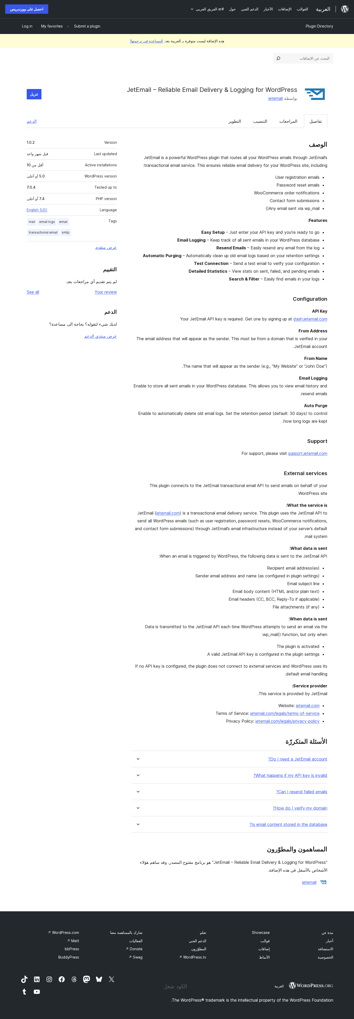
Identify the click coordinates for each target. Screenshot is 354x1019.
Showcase (261, 932)
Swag (136, 957)
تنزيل (34, 94)
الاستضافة (325, 949)
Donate (134, 949)
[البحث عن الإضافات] (278, 58)
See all (33, 292)
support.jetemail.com (307, 453)
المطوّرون (198, 949)
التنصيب (260, 121)
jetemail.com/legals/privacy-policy (288, 721)
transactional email (43, 232)
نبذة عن (327, 932)
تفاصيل (315, 121)
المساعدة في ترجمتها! (146, 41)
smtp (65, 232)
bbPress (72, 949)
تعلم (203, 932)
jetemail (275, 98)
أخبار (329, 941)
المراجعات (288, 121)
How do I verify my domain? (300, 808)
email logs (47, 222)
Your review (106, 292)
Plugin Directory (319, 26)
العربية (279, 986)
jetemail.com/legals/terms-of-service (285, 713)
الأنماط (264, 957)
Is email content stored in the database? (288, 824)
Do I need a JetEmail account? (297, 759)
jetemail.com (168, 513)
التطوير (235, 121)
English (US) (37, 210)
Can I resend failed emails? (301, 791)
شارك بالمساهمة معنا (126, 932)
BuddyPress (68, 957)
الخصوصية (325, 957)
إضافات (264, 949)
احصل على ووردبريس (26, 9)
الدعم (32, 121)
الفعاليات (136, 941)
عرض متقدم (106, 247)
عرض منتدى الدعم (100, 336)
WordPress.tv (192, 957)
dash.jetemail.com (310, 319)
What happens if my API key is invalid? (290, 775)
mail (32, 222)
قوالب (265, 941)
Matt (73, 941)
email (63, 222)
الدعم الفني (197, 941)
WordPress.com (63, 932)
